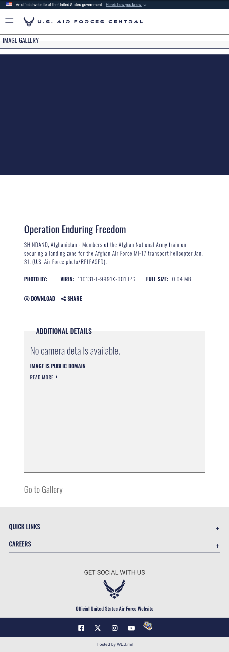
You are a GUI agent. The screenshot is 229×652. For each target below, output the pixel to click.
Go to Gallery (43, 488)
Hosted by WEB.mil (115, 644)
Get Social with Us (114, 572)
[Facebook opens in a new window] (81, 628)
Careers (20, 543)
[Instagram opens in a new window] (114, 628)
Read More (42, 377)
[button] (127, 5)
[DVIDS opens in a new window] (147, 626)
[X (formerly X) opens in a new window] (97, 628)
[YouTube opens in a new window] (131, 628)
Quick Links (24, 526)
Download (42, 298)
